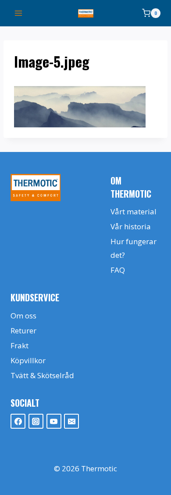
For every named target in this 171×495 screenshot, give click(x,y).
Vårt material (133, 211)
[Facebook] (18, 421)
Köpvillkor (28, 360)
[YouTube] (53, 421)
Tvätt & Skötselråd (42, 375)
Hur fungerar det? (133, 248)
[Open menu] (19, 13)
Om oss (23, 316)
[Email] (71, 421)
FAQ (117, 270)
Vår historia (130, 226)
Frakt (19, 345)
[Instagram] (35, 421)
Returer (23, 330)
